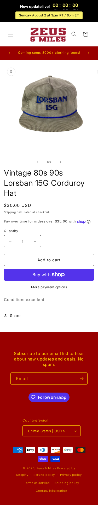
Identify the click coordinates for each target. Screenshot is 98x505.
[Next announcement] (88, 53)
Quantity (11, 231)
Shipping (10, 212)
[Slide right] (60, 162)
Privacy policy (71, 475)
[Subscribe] (81, 378)
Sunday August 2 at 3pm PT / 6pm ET (49, 15)
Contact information (51, 490)
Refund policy (44, 475)
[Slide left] (37, 162)
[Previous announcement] (9, 53)
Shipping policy (67, 483)
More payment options (49, 287)
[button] (10, 34)
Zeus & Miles (46, 468)
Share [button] (15, 315)
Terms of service (36, 483)
